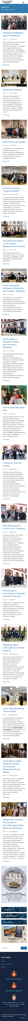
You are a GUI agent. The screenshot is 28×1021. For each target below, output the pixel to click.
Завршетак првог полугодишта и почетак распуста (13, 648)
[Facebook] (21, 1018)
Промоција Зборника (12, 89)
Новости (5, 39)
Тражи (24, 948)
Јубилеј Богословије (6, 964)
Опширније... (6, 65)
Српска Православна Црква (14, 979)
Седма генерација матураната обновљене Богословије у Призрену (14, 288)
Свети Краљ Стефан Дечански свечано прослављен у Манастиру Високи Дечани (12, 766)
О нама (3, 961)
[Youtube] (23, 1018)
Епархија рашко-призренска (14, 990)
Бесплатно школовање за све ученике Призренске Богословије (14, 243)
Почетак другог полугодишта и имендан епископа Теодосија (14, 593)
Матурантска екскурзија (14, 142)
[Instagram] (26, 1018)
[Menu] (23, 3)
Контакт (3, 967)
